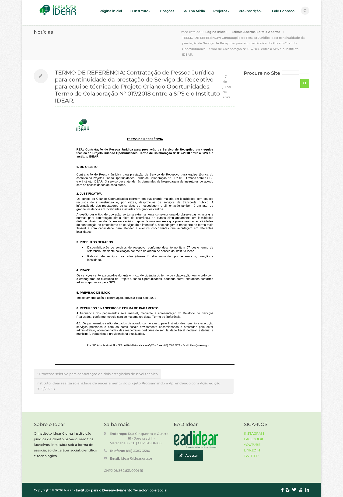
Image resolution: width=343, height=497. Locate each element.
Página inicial (111, 11)
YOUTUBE (252, 445)
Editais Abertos (244, 32)
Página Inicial (216, 32)
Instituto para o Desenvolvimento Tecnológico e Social (121, 490)
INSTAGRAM (254, 433)
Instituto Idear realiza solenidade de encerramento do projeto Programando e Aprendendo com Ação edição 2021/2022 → (128, 386)
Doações (167, 11)
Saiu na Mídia (194, 11)
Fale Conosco (283, 11)
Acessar (191, 455)
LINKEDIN (252, 450)
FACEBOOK (253, 439)
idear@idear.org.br (136, 458)
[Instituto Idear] (58, 14)
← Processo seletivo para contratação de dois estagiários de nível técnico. (97, 374)
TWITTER (251, 456)
